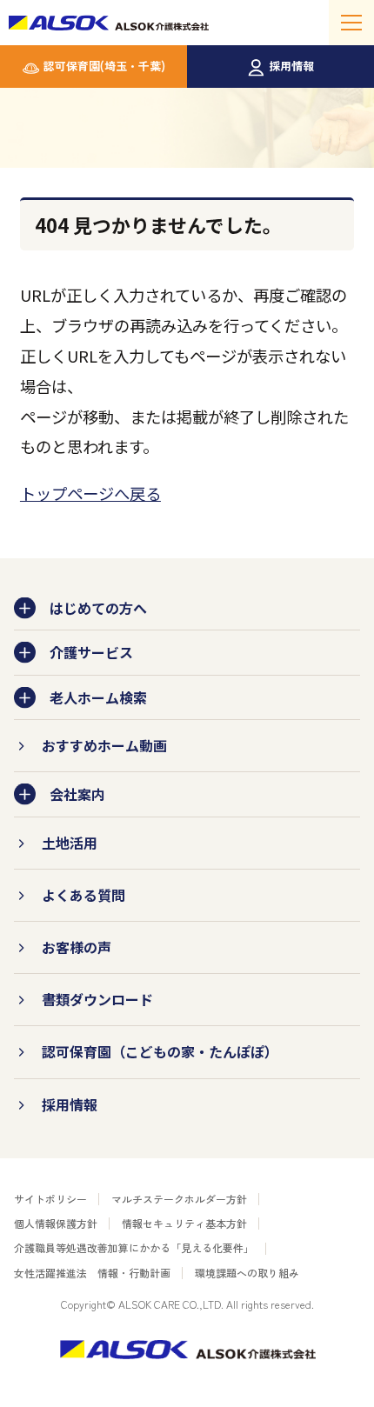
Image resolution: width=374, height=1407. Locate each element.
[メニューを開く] (351, 22)
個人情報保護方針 (55, 1223)
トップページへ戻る (90, 493)
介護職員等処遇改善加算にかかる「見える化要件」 (134, 1247)
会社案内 (77, 794)
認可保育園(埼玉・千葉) (104, 65)
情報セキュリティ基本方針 (184, 1223)
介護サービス (91, 652)
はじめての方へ (98, 607)
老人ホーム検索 (98, 697)
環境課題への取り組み (247, 1272)
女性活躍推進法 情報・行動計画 (92, 1272)
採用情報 (291, 65)
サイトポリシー (50, 1198)
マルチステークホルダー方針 (179, 1198)
